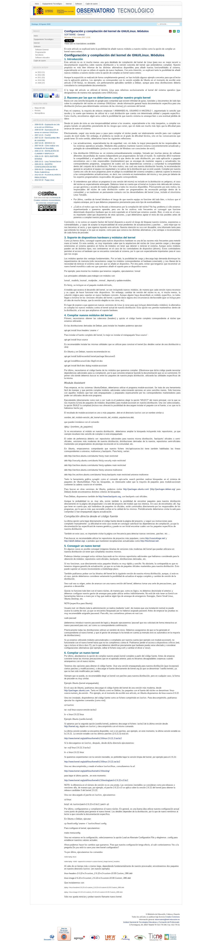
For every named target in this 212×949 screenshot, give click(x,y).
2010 (38, 80)
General (81, 34)
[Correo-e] (178, 32)
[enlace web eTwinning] (125, 941)
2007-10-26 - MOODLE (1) (45, 143)
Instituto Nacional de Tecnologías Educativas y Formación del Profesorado (151, 922)
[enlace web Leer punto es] (109, 941)
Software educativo (42, 57)
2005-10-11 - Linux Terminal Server (48, 161)
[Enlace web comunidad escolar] (94, 941)
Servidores (39, 55)
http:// (67, 541)
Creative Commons (172, 917)
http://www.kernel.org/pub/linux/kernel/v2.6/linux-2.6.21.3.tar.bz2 (93, 738)
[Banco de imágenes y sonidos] (170, 941)
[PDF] (170, 32)
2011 (38, 77)
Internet (69, 4)
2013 (38, 72)
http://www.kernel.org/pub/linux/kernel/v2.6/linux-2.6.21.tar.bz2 (92, 761)
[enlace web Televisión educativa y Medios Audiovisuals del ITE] (140, 941)
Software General (41, 50)
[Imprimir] (174, 32)
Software (78, 4)
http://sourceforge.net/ (155, 538)
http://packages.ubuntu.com (76, 690)
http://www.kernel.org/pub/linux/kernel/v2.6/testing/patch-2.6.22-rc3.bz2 (96, 780)
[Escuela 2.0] (48, 941)
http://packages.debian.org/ (163, 489)
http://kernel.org (71, 726)
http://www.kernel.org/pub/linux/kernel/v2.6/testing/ (87, 771)
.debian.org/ (79, 541)
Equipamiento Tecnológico (52, 4)
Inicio (37, 4)
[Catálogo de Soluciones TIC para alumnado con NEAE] (155, 941)
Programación (40, 52)
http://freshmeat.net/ (149, 541)
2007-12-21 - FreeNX (43, 135)
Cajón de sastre (92, 4)
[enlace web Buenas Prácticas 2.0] (64, 941)
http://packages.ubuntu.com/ (136, 489)
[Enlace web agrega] (79, 941)
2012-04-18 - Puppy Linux (44, 180)
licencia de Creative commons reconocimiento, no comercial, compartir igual (47, 200)
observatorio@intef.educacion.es (167, 919)
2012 (38, 75)
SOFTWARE (70, 34)
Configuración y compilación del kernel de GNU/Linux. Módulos (106, 31)
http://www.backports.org (110, 496)
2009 (38, 83)
